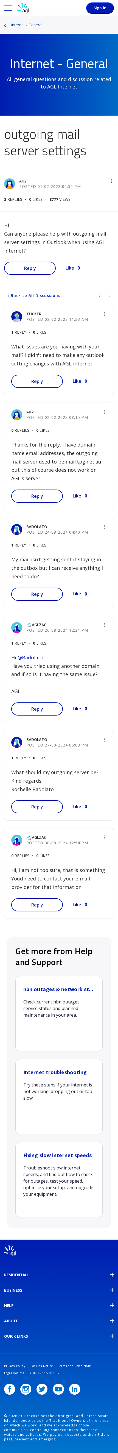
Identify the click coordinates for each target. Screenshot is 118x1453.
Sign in (100, 7)
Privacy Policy (14, 1366)
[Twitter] (41, 1389)
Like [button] (70, 268)
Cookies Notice (41, 1366)
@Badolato (30, 657)
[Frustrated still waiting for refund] (100, 295)
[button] (111, 181)
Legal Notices (14, 1373)
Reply (30, 268)
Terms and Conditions (75, 1366)
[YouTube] (58, 1389)
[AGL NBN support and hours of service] (109, 295)
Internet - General (26, 24)
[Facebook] (9, 1389)
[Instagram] (25, 1389)
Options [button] (114, 21)
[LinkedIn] (74, 1389)
